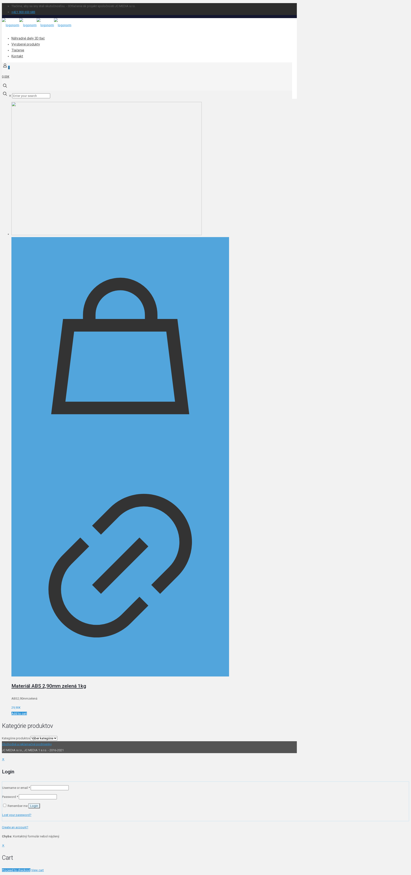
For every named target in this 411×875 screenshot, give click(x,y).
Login (34, 806)
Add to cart (19, 713)
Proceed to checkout (16, 870)
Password (10, 797)
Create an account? (15, 827)
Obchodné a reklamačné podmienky (27, 744)
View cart (37, 870)
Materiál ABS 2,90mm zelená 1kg (48, 686)
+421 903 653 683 (23, 12)
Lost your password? (16, 815)
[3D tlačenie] (36, 25)
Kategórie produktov (16, 738)
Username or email (16, 788)
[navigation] (205, 857)
